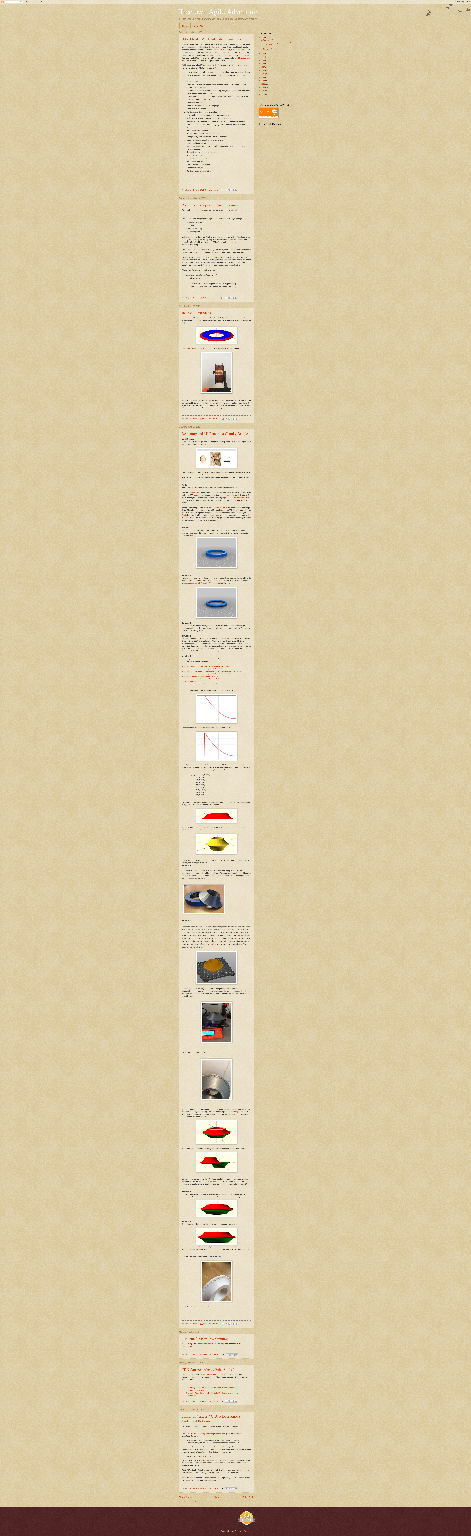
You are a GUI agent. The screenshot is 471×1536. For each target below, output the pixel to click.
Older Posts (248, 1497)
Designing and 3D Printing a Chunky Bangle (215, 433)
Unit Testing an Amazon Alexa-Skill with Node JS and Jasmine (210, 1388)
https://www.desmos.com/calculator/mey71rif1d (200, 684)
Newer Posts (185, 1497)
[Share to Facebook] (233, 190)
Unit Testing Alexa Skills (195, 1390)
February (266, 49)
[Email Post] (222, 190)
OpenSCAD (194, 493)
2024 (263, 37)
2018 (263, 64)
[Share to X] (231, 190)
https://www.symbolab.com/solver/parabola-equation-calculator (206, 666)
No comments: (213, 190)
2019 (263, 60)
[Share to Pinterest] (236, 190)
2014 (263, 77)
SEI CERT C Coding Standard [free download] (207, 1434)
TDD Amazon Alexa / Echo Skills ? (208, 1369)
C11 (192, 1473)
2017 (263, 67)
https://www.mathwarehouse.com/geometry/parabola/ (202, 669)
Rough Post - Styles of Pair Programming (212, 204)
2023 (263, 53)
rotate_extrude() (195, 583)
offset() (211, 944)
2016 (263, 70)
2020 (263, 57)
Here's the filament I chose (192, 348)
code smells (217, 50)
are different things (210, 1374)
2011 (263, 87)
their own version (218, 508)
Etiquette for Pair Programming (205, 1338)
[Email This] (226, 190)
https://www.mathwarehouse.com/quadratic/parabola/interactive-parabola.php (212, 671)
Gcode (184, 515)
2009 (263, 94)
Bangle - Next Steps (196, 312)
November (267, 40)
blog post (218, 1449)
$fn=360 (240, 935)
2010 (263, 91)
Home (185, 25)
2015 (263, 74)
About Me (198, 25)
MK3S (234, 488)
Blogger (246, 1531)
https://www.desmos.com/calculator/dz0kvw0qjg (200, 676)
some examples (238, 498)
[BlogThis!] (229, 190)
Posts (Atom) (193, 1502)
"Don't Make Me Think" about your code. (212, 38)
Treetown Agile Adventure (218, 11)
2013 (263, 81)
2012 (263, 84)
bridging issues (240, 1112)
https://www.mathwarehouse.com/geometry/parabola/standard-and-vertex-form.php (214, 674)
